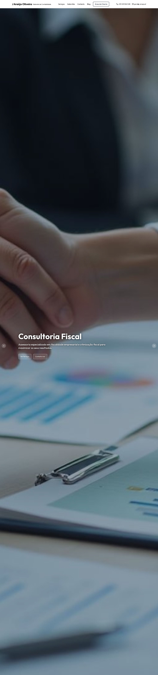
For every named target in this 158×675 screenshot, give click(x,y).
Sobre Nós (71, 4)
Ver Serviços (25, 352)
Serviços (61, 4)
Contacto (80, 4)
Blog (88, 4)
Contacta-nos (40, 352)
